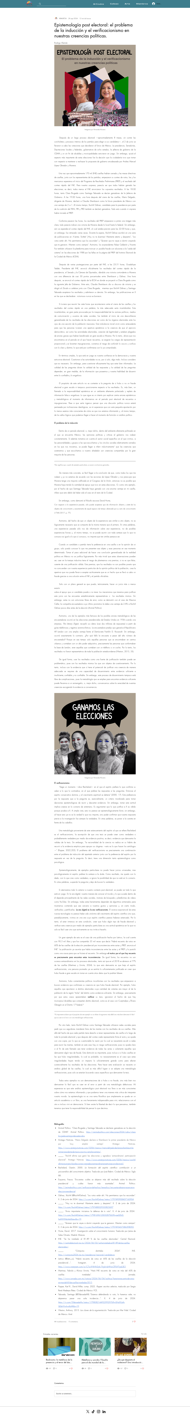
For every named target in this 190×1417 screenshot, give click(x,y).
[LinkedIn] (104, 1411)
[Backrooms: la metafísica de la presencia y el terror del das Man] (59, 1347)
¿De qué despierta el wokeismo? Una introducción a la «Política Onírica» (129, 1361)
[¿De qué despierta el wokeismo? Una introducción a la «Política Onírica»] (131, 1347)
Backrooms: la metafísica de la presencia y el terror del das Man (59, 1361)
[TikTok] (93, 1411)
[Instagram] (98, 1411)
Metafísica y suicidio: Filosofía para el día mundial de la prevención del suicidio (95, 1361)
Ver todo (144, 1334)
